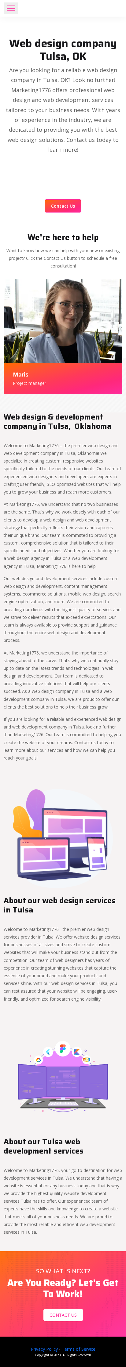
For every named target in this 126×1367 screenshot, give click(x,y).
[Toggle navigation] (11, 8)
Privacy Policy (44, 1349)
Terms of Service (78, 1349)
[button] (63, 836)
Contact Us (63, 206)
